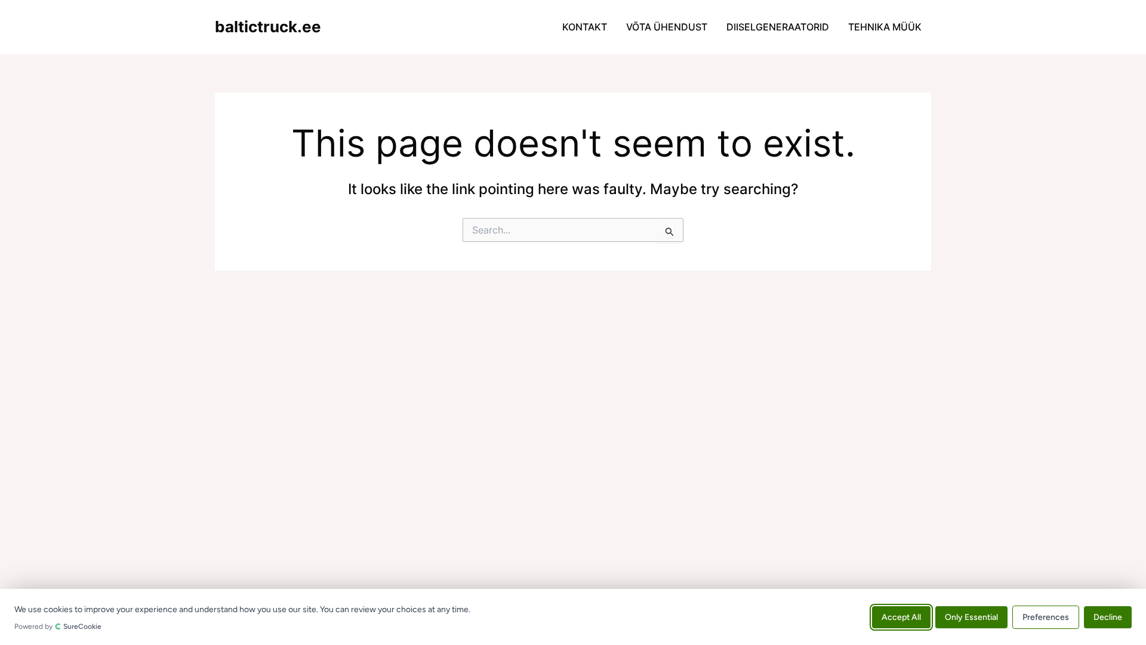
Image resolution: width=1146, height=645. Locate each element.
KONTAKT (584, 27)
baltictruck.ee (268, 26)
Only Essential (971, 617)
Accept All (901, 617)
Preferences (1045, 617)
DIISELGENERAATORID (777, 27)
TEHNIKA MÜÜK (885, 27)
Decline (1107, 617)
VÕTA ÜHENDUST (666, 27)
